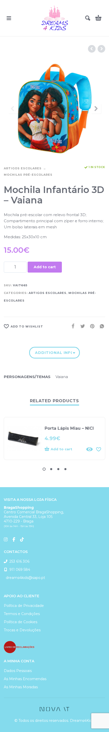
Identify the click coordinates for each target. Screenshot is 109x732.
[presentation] (13, 108)
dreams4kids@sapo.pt (24, 577)
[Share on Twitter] (81, 326)
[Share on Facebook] (71, 326)
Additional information (53, 352)
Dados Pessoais (18, 670)
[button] (9, 18)
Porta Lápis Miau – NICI (69, 428)
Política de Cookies (20, 622)
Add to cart (45, 267)
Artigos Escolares (23, 168)
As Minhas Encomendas (25, 679)
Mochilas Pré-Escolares (28, 174)
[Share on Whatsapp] (100, 326)
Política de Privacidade (24, 605)
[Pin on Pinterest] (91, 326)
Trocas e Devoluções (22, 630)
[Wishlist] (98, 449)
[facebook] (54, 709)
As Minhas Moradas (21, 687)
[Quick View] (89, 449)
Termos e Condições (22, 613)
